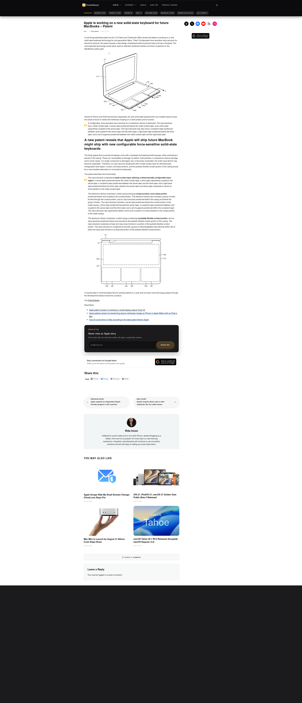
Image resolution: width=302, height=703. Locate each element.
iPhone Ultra (100, 13)
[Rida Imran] (131, 422)
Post (87, 379)
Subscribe (165, 345)
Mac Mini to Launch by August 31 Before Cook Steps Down (104, 540)
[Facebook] (198, 24)
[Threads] (186, 24)
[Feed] (209, 24)
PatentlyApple (93, 300)
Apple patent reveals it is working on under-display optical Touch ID (117, 310)
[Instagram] (215, 24)
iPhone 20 (128, 13)
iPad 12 (139, 13)
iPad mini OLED (151, 13)
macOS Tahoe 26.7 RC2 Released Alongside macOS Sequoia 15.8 (155, 540)
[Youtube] (203, 24)
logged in (102, 574)
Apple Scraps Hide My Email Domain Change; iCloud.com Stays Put (107, 496)
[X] (192, 24)
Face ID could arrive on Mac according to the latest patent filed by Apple (119, 319)
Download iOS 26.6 (185, 13)
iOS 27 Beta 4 (202, 13)
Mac (85, 31)
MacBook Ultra (167, 13)
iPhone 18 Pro (115, 13)
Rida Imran (95, 31)
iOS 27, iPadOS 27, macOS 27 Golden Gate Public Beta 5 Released (154, 496)
